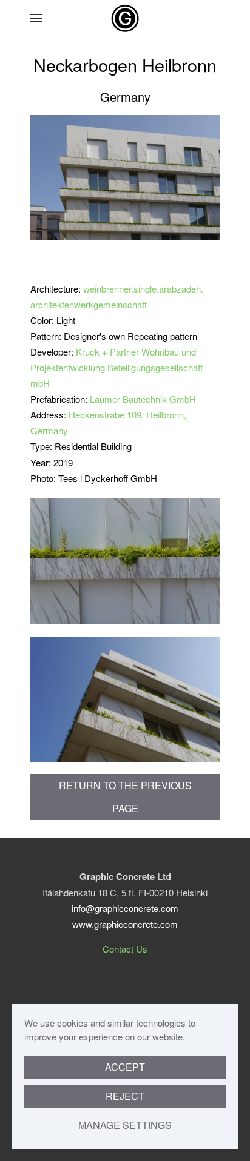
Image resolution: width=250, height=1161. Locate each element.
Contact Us (125, 948)
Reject (125, 1096)
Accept (125, 1067)
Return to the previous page (125, 796)
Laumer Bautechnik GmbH (143, 398)
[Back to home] (125, 18)
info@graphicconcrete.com (125, 908)
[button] (36, 18)
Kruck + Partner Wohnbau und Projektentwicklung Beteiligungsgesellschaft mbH (116, 367)
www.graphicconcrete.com (125, 924)
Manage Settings (125, 1125)
